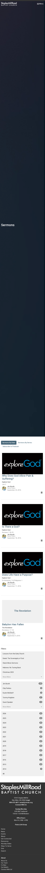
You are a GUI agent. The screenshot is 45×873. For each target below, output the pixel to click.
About (3, 836)
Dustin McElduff (22, 693)
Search (3, 851)
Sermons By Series (25, 443)
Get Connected (6, 839)
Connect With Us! (6, 869)
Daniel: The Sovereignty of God (13, 658)
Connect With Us (21, 805)
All (3, 774)
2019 (22, 746)
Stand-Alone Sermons (10, 663)
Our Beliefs (4, 867)
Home (3, 829)
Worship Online (6, 844)
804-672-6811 (14, 802)
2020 (22, 741)
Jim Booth (22, 684)
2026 (22, 713)
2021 (22, 737)
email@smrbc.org (26, 802)
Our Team (4, 863)
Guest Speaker (22, 702)
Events (3, 834)
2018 (22, 750)
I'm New (3, 865)
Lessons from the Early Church (13, 654)
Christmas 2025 (8, 672)
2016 (22, 760)
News (3, 831)
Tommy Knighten (22, 698)
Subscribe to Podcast (11, 446)
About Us (4, 861)
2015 (22, 764)
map (27, 800)
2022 (22, 732)
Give (2, 848)
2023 (22, 727)
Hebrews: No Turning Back (12, 668)
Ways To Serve (6, 846)
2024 (22, 723)
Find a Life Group (21, 824)
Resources (4, 841)
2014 (22, 769)
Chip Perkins (22, 688)
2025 (22, 718)
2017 (22, 755)
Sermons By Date (8, 443)
